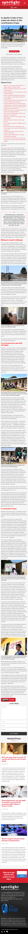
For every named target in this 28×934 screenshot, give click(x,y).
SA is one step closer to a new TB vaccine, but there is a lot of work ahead (14, 759)
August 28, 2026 (5, 764)
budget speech (9, 148)
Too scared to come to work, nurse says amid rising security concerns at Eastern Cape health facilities (14, 139)
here (13, 172)
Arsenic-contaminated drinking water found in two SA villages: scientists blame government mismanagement (14, 97)
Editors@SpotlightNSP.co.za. (8, 899)
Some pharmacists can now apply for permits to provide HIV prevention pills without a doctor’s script (14, 803)
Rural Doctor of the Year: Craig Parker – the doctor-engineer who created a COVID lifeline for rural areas (15, 128)
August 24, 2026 (5, 843)
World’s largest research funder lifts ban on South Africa (13, 840)
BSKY (7, 931)
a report (20, 407)
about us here (4, 900)
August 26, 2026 (5, 809)
